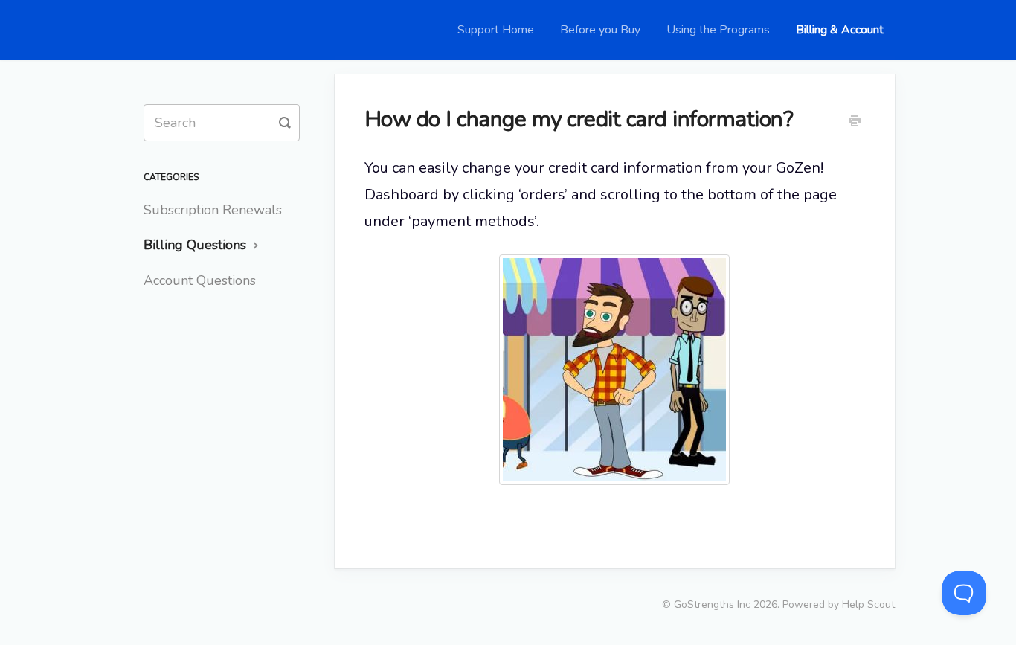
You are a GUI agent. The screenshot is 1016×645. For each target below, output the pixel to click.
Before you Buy (600, 30)
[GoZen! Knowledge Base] (158, 30)
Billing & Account (840, 30)
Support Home (495, 30)
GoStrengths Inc (712, 604)
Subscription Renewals (213, 210)
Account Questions (200, 280)
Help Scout (868, 604)
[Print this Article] (855, 122)
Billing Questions (197, 245)
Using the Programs (718, 30)
